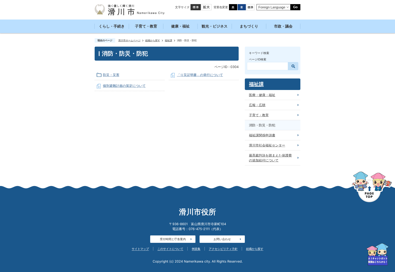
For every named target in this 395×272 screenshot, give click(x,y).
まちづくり (249, 26)
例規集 (196, 248)
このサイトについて (170, 248)
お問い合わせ (222, 239)
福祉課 (168, 40)
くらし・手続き (112, 26)
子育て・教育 (146, 26)
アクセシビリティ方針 (223, 248)
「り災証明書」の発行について (200, 75)
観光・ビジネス (215, 26)
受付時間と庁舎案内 (173, 239)
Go (295, 7)
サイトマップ (140, 248)
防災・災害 (111, 75)
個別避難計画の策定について (124, 86)
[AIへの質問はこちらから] (377, 254)
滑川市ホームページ (129, 40)
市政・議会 (283, 26)
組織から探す (152, 40)
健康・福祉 (180, 26)
